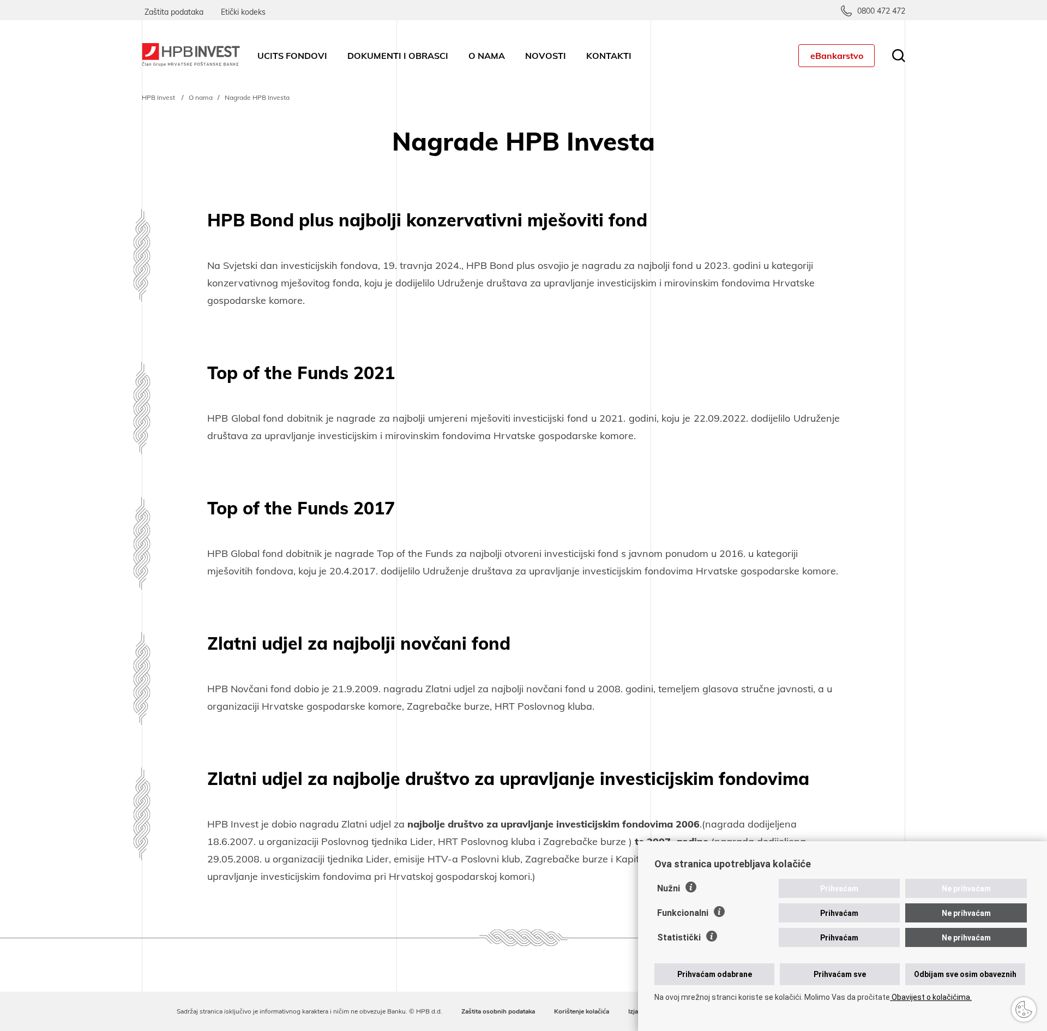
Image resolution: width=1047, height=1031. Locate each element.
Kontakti (608, 55)
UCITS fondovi (292, 55)
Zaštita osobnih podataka (498, 1011)
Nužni (668, 888)
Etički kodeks (243, 12)
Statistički (679, 937)
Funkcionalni (682, 913)
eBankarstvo (836, 55)
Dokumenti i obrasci (397, 55)
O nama (486, 55)
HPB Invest (158, 97)
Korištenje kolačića (581, 1011)
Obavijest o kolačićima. (931, 997)
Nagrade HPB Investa (257, 97)
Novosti (545, 55)
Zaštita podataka (174, 12)
